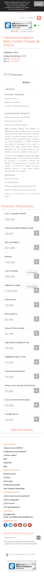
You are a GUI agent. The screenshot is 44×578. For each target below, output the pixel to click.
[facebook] (6, 525)
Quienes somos (10, 473)
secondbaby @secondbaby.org (21, 517)
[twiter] (10, 525)
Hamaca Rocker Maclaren (15, 371)
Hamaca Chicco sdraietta (14, 328)
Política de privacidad (12, 484)
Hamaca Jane (10, 299)
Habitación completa (12, 285)
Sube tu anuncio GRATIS (13, 448)
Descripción (10, 89)
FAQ (5, 459)
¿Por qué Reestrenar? (12, 507)
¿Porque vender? (10, 455)
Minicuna (8, 256)
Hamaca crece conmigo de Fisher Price (20, 385)
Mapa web (7, 462)
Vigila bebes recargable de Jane (17, 342)
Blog (31, 17)
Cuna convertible (11, 271)
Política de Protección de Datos (26, 544)
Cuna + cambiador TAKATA (15, 213)
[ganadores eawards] (18, 25)
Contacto (7, 477)
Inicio (22, 17)
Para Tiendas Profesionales (14, 488)
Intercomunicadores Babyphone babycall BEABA (20, 228)
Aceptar (38, 3)
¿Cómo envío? (9, 503)
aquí (24, 9)
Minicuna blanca (11, 313)
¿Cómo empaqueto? (11, 499)
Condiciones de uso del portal (15, 451)
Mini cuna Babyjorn (12, 242)
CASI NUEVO (15, 58)
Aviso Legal (8, 481)
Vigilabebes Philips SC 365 (15, 356)
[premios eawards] (22, 566)
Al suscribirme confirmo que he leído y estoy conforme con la (21, 543)
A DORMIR (14, 61)
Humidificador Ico (11, 414)
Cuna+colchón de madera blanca (17, 399)
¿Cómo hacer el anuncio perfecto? (17, 496)
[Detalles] (36, 218)
